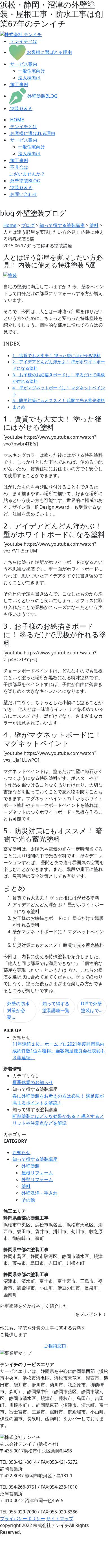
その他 (28, 1200)
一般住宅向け (31, 71)
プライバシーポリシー (22, 1518)
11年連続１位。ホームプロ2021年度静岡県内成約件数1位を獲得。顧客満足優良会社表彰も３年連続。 (58, 1051)
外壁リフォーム (37, 1179)
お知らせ (21, 1152)
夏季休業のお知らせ (32, 1082)
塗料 (25, 1186)
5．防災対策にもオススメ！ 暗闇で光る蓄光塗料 (58, 400)
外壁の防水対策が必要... (18, 1010)
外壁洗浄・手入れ (39, 1193)
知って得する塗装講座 (35, 1159)
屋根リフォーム (37, 1173)
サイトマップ (59, 1518)
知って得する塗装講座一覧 (55, 1006)
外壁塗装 (30, 1166)
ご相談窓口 (55, 1346)
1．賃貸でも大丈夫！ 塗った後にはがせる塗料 (56, 355)
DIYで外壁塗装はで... (91, 1006)
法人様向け (29, 78)
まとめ (18, 407)
